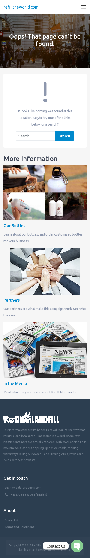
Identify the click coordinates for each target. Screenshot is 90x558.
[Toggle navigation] (83, 7)
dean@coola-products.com (23, 487)
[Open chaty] (77, 546)
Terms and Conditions (19, 527)
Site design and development (36, 549)
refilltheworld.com (21, 7)
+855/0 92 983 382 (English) (29, 494)
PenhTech (66, 549)
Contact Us (12, 520)
